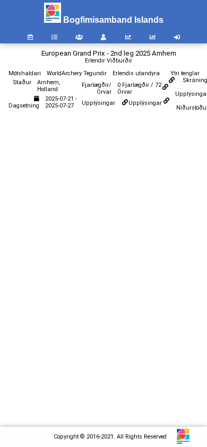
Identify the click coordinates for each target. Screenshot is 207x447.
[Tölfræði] (152, 37)
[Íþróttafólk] (103, 37)
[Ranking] (128, 37)
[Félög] (79, 37)
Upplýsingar (145, 103)
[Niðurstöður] (54, 37)
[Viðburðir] (30, 37)
